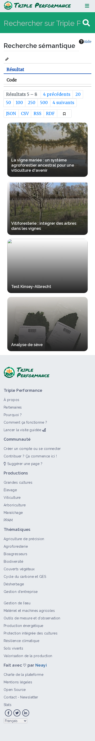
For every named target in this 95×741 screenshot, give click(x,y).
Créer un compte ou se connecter (32, 449)
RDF (50, 113)
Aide (87, 41)
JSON (11, 113)
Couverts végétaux (19, 569)
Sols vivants (13, 648)
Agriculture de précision (24, 539)
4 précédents (56, 94)
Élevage (10, 490)
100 (19, 102)
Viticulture (12, 498)
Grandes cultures (18, 482)
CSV (25, 113)
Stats (7, 705)
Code (12, 80)
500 (44, 102)
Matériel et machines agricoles (29, 611)
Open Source (15, 690)
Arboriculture (15, 505)
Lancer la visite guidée (22, 430)
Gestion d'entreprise (21, 592)
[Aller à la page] (86, 23)
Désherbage (14, 584)
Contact (10, 697)
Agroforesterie (16, 546)
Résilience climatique (21, 641)
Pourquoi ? (13, 415)
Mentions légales (18, 682)
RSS (37, 113)
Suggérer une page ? (24, 464)
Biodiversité (13, 561)
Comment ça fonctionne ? (25, 422)
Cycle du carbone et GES (25, 577)
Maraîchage (13, 513)
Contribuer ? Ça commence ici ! (30, 456)
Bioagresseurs (16, 554)
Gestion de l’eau (17, 603)
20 (78, 94)
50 (8, 102)
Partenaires (13, 407)
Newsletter (29, 697)
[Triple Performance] (37, 6)
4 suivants (63, 102)
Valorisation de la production (28, 656)
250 (31, 102)
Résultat (15, 69)
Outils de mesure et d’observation (32, 618)
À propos (11, 400)
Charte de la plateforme (23, 675)
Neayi (41, 665)
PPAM (8, 520)
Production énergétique (23, 626)
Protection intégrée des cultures (30, 633)
